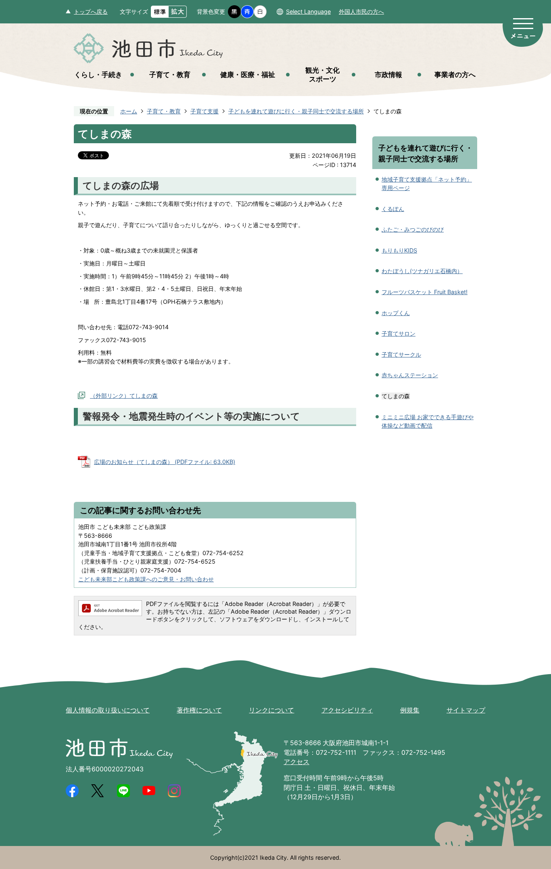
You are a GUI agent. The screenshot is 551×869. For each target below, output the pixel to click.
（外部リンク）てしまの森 (124, 395)
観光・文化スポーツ (322, 74)
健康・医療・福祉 (247, 74)
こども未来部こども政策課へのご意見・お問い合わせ (146, 579)
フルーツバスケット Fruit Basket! (425, 291)
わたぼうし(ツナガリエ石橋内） (422, 270)
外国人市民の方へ (361, 11)
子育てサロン (398, 333)
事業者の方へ (455, 74)
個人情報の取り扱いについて (108, 710)
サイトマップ (466, 710)
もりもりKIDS (399, 250)
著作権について (199, 710)
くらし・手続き (98, 74)
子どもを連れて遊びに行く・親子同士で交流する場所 (296, 111)
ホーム (128, 111)
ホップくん (396, 312)
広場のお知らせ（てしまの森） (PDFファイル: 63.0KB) (164, 461)
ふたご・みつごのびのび (413, 229)
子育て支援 (204, 111)
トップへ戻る (91, 11)
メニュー (523, 27)
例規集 (410, 710)
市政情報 (388, 74)
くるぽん (393, 208)
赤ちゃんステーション (410, 375)
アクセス (296, 762)
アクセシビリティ (347, 710)
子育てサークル (401, 354)
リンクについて (271, 710)
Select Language (308, 11)
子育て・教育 (169, 74)
